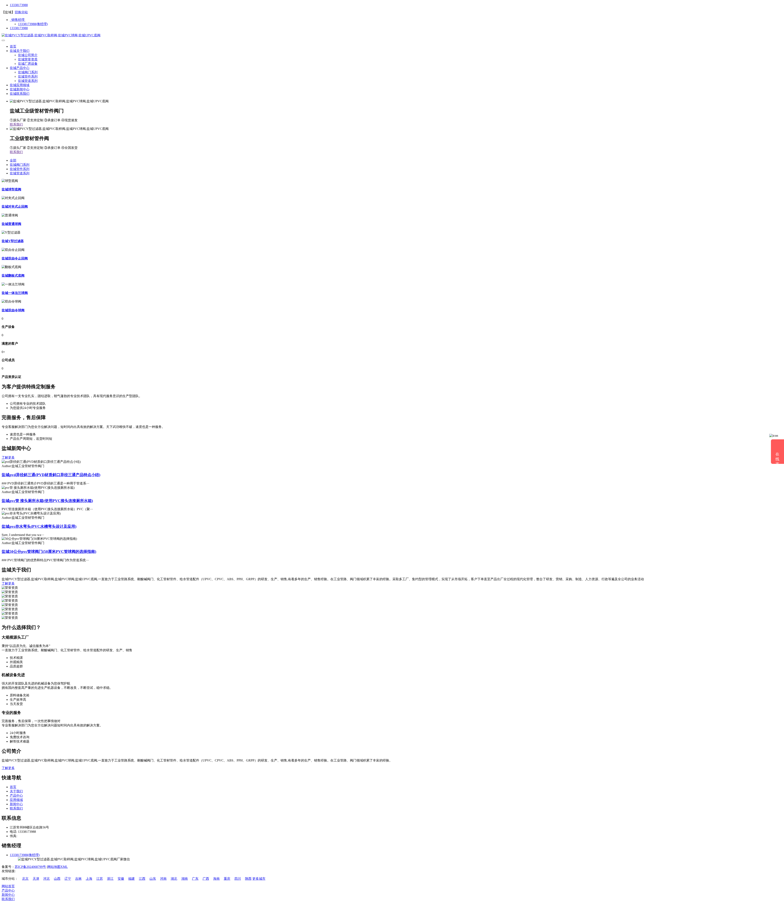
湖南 (184, 878)
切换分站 (21, 12)
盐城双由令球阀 (13, 310)
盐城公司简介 (28, 55)
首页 (13, 46)
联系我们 (16, 124)
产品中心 (16, 795)
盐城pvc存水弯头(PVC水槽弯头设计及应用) (39, 526)
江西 (142, 878)
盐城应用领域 (19, 85)
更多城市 (258, 878)
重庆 (227, 878)
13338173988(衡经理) (33, 24)
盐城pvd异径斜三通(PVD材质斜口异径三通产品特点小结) (51, 475)
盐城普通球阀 (11, 224)
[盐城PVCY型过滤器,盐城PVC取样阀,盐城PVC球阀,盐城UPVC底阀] (51, 35)
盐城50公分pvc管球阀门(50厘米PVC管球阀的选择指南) (49, 551)
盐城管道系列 (28, 80)
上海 (89, 878)
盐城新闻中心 (19, 89)
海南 (216, 878)
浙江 (110, 878)
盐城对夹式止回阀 (15, 206)
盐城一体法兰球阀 (15, 293)
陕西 (248, 878)
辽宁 (68, 878)
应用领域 (16, 800)
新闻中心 (16, 804)
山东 (152, 878)
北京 (25, 878)
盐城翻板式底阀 (13, 275)
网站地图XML (57, 866)
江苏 (99, 878)
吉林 (78, 878)
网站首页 (8, 886)
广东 (195, 878)
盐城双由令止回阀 (15, 258)
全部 (13, 160)
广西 (206, 878)
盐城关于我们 (19, 50)
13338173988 (19, 5)
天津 (36, 878)
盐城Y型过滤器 (13, 241)
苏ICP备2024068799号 (30, 866)
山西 (57, 878)
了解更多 (8, 457)
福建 (131, 878)
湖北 (174, 878)
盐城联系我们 (19, 93)
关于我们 (16, 791)
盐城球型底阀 (11, 189)
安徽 (121, 878)
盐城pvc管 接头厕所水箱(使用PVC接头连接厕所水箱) (47, 501)
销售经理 (17, 19)
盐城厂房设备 (28, 63)
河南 (163, 878)
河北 (46, 878)
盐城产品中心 (19, 68)
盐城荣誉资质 (28, 59)
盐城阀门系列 (28, 72)
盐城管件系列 (28, 76)
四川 (237, 878)
